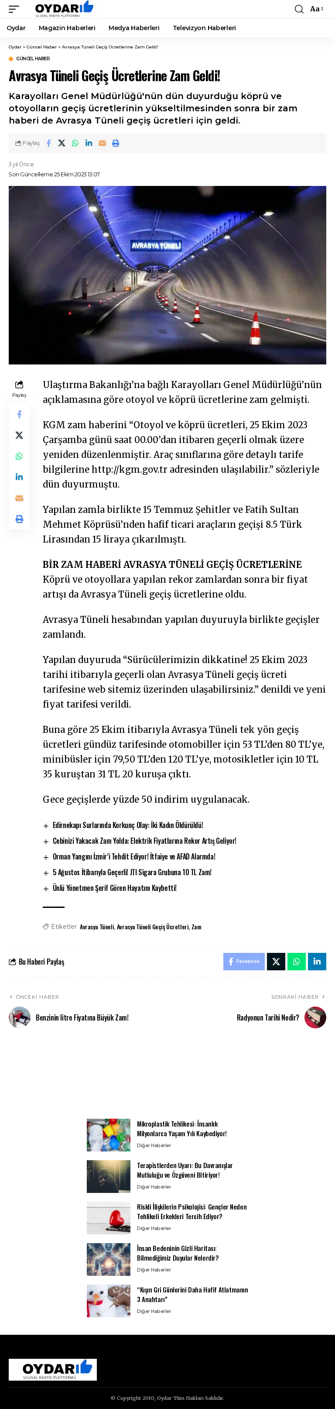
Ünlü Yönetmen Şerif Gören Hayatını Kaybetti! (115, 888)
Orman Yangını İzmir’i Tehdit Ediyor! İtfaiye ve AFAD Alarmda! (134, 856)
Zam (196, 926)
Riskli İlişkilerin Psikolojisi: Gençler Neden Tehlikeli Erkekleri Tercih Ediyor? (191, 1211)
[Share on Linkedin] (89, 143)
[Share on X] (62, 143)
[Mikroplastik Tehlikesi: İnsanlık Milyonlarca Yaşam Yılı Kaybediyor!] (108, 1135)
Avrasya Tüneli (97, 926)
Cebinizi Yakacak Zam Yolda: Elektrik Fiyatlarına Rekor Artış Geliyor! (144, 840)
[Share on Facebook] (48, 143)
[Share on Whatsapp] (75, 143)
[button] (16, 9)
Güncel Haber (33, 59)
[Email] (102, 143)
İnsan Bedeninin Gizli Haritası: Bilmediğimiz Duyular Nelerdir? (178, 1253)
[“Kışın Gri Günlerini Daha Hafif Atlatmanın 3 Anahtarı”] (108, 1301)
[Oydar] (60, 9)
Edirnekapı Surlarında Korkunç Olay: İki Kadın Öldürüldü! (128, 825)
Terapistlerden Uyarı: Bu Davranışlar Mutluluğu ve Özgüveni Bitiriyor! (185, 1170)
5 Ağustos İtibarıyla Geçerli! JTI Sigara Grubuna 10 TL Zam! (132, 872)
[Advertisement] (167, 1078)
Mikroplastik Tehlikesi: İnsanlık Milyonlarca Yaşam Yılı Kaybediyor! (182, 1128)
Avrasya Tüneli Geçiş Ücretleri (153, 926)
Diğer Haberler (154, 1145)
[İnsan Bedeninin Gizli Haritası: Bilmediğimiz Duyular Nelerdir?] (108, 1259)
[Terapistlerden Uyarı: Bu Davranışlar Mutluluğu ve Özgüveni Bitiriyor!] (108, 1176)
